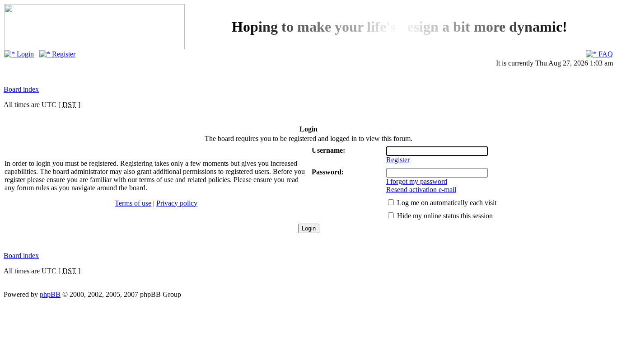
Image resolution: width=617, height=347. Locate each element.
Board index (21, 89)
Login (24, 54)
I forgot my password (416, 181)
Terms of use (133, 203)
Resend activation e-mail (421, 189)
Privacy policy (176, 203)
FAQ (605, 54)
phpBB (50, 294)
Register (62, 54)
